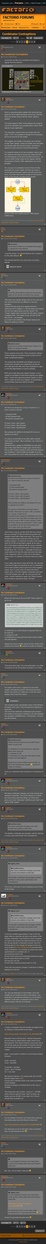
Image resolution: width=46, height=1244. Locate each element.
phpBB (17, 1239)
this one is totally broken (22, 947)
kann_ (3, 227)
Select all (14, 605)
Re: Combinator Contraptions (14, 54)
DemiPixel (9, 393)
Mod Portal (35, 3)
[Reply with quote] (39, 47)
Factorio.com (7, 3)
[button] (17, 41)
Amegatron (4, 1176)
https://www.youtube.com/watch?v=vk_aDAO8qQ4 (22, 1034)
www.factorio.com (9, 20)
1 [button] (19, 42)
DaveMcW (9, 651)
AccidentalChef (5, 459)
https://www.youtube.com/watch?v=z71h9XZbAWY (22, 1124)
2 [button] (22, 42)
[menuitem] (9, 24)
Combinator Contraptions (19, 33)
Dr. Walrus (10, 894)
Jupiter (3, 673)
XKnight (3, 723)
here (21, 1078)
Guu (2, 45)
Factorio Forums (18, 17)
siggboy (8, 98)
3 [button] (24, 42)
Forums (19, 3)
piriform (3, 274)
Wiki (27, 3)
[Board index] (19, 10)
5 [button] (29, 42)
